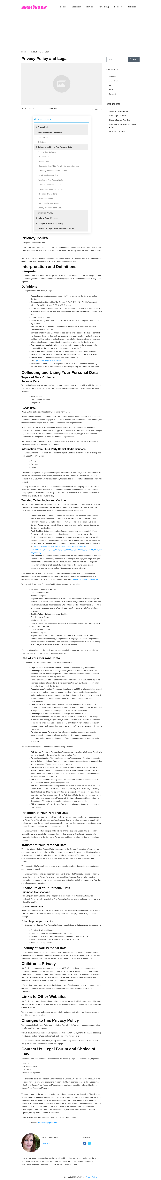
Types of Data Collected (47, 152)
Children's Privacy (45, 213)
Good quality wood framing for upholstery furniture (123, 125)
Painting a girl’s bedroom (117, 116)
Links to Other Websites (48, 218)
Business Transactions (48, 194)
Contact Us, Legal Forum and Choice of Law (56, 229)
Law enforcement (46, 199)
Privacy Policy (44, 127)
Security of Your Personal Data (50, 208)
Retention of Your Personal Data (50, 180)
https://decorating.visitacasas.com (47, 360)
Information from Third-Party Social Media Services (59, 166)
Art (110, 85)
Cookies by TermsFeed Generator (85, 579)
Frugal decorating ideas (117, 131)
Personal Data (44, 157)
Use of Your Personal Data (48, 175)
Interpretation (43, 137)
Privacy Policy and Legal (44, 58)
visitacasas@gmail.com (47, 1123)
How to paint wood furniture (118, 111)
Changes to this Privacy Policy (50, 223)
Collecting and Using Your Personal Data (55, 147)
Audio (111, 89)
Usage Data (44, 161)
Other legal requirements (48, 203)
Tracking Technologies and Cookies (53, 171)
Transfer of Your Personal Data (50, 185)
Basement (112, 94)
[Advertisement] (80, 33)
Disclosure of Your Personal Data (51, 189)
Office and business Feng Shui (119, 120)
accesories (112, 76)
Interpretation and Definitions (50, 132)
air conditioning (114, 81)
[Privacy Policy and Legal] (61, 84)
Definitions (42, 142)
